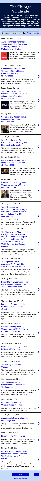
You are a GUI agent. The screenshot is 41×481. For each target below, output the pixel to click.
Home (20, 474)
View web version (20, 479)
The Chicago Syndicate (20, 9)
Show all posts (33, 33)
